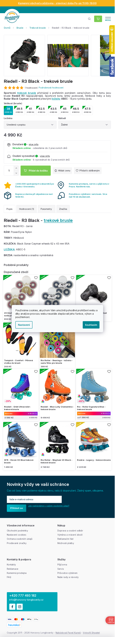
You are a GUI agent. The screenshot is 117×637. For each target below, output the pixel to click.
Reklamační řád (65, 539)
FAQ (9, 577)
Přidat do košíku (38, 170)
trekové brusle (26, 92)
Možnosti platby (65, 543)
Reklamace (12, 569)
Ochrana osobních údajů (19, 539)
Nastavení (24, 324)
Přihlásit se (16, 508)
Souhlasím (91, 324)
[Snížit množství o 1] (16, 173)
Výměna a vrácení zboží (70, 534)
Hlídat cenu (64, 170)
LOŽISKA (9, 249)
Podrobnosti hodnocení (51, 87)
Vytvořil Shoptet (91, 632)
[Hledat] (89, 19)
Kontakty (11, 564)
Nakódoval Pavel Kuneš (68, 632)
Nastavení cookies (16, 534)
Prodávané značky (17, 543)
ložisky (56, 98)
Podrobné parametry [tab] (46, 209)
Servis (60, 569)
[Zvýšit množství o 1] (16, 168)
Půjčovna (62, 564)
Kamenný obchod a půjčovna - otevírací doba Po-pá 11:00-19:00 (57, 3)
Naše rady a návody (68, 577)
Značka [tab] (63, 208)
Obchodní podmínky (17, 530)
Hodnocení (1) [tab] (26, 208)
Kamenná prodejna (17, 573)
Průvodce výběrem (67, 573)
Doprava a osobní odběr (70, 530)
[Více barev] (57, 386)
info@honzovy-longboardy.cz (26, 599)
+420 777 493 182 (22, 595)
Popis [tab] (9, 208)
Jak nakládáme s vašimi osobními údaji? (48, 505)
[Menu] (108, 19)
